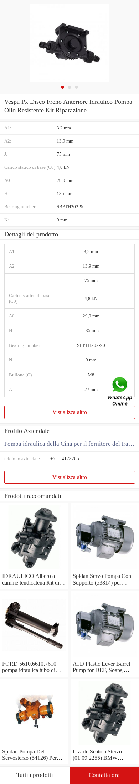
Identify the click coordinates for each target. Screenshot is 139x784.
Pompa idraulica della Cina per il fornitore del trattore (71, 443)
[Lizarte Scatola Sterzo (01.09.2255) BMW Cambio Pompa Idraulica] (105, 745)
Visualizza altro (69, 412)
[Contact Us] (120, 392)
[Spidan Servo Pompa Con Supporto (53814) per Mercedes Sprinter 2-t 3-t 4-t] (105, 569)
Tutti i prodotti (34, 775)
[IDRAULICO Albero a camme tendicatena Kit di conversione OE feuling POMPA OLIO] (34, 569)
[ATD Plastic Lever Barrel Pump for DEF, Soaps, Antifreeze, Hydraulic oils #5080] (105, 657)
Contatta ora (104, 775)
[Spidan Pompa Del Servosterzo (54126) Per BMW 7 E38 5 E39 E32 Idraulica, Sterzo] (34, 745)
